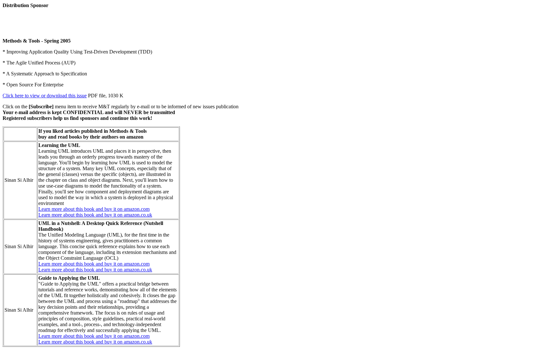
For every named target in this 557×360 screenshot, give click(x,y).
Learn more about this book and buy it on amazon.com (94, 209)
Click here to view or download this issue (45, 95)
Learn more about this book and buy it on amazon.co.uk (95, 215)
